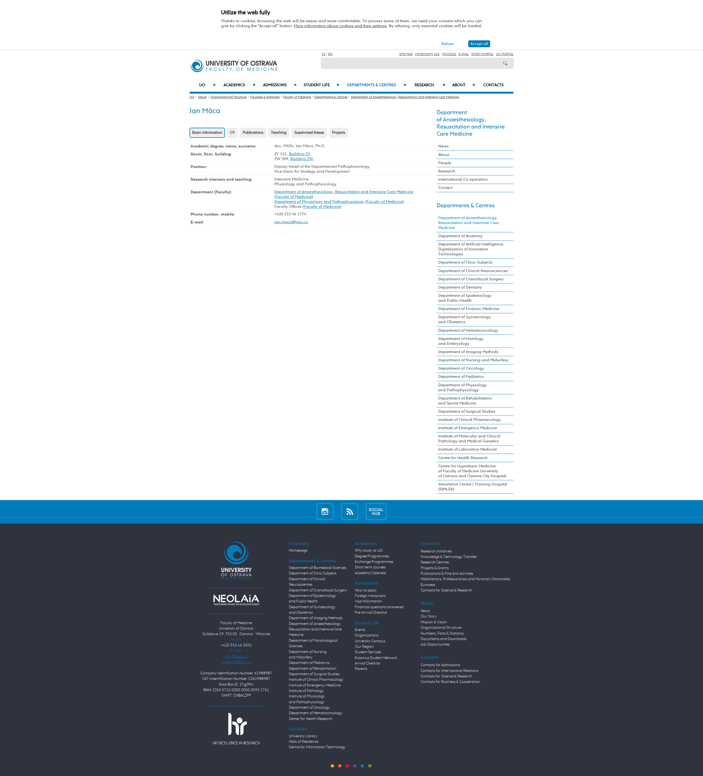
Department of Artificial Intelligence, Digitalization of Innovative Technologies (471, 249)
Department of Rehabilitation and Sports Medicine (465, 400)
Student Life (321, 85)
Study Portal (482, 54)
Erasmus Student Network (376, 658)
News (443, 146)
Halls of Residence (303, 742)
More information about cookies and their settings (340, 26)
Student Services (368, 652)
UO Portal (505, 54)
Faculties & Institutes (265, 97)
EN (330, 54)
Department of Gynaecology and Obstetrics (464, 319)
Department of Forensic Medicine (468, 309)
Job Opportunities (435, 644)
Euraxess (428, 585)
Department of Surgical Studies (466, 411)
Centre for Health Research (463, 458)
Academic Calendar (371, 573)
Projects (338, 133)
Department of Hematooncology (468, 330)
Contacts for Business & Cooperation (450, 682)
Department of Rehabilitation (312, 669)
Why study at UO (369, 550)
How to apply (366, 590)
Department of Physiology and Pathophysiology (319, 202)
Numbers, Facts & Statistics (442, 633)
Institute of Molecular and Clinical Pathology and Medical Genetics (469, 438)
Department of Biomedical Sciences (317, 568)
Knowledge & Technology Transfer (449, 557)
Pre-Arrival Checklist (371, 613)
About (463, 85)
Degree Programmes (372, 556)
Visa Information (368, 601)
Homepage (298, 550)
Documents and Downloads (444, 639)
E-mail (464, 54)
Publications (253, 133)
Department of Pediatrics (461, 377)
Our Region (364, 647)
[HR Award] (236, 728)
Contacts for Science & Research (446, 590)
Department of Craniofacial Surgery (471, 279)
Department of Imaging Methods (468, 352)
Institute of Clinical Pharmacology (469, 420)
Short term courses (370, 567)
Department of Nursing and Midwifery (473, 360)
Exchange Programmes (374, 562)
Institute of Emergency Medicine (467, 428)
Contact (445, 188)
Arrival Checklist (367, 663)
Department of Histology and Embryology (461, 341)
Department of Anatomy (460, 236)
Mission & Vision (434, 622)
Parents (361, 669)
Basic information (207, 133)
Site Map (406, 54)
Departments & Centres (376, 85)
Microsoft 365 (427, 54)
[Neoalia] (236, 600)
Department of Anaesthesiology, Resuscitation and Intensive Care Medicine (405, 97)
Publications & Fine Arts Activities (447, 574)
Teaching (278, 133)
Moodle (449, 54)
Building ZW (301, 159)
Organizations (366, 635)
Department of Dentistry (460, 287)
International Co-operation (463, 179)
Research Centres (435, 562)
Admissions (280, 85)
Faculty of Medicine (297, 97)
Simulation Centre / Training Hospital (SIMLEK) (472, 486)
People (444, 163)
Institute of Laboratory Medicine (467, 449)
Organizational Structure (228, 97)
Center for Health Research (311, 719)
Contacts (493, 85)
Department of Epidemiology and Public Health (465, 298)
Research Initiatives (436, 551)
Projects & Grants (435, 568)
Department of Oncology (461, 368)
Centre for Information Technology (317, 747)
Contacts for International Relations (449, 671)
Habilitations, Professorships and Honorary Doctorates (465, 579)
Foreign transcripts (370, 596)
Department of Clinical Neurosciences (473, 271)
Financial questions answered (379, 607)
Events (360, 630)
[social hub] (376, 511)
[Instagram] (325, 511)
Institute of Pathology (306, 691)
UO (207, 85)
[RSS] (349, 511)
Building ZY (299, 154)
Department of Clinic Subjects (465, 262)
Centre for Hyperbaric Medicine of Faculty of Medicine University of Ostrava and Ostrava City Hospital (472, 471)
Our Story (429, 616)
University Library (303, 736)
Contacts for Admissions (440, 665)
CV (232, 133)
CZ (323, 54)
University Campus (370, 641)
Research (430, 85)
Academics (239, 85)
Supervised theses (309, 133)
